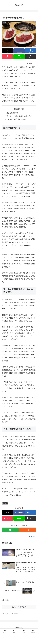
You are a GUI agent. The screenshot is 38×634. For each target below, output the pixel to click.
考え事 (6, 503)
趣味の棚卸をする (12, 113)
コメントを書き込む (19, 607)
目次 (16, 109)
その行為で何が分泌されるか (16, 119)
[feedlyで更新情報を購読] (10, 530)
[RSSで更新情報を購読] (27, 530)
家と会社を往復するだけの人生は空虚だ (19, 116)
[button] (30, 56)
